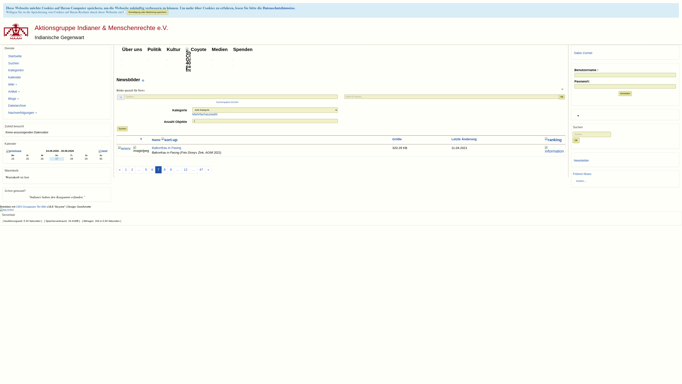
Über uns (132, 49)
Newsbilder (129, 79)
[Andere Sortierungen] (553, 140)
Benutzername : (586, 70)
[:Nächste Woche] (103, 151)
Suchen (122, 128)
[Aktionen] (124, 148)
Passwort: (582, 81)
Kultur (173, 49)
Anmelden (625, 93)
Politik (154, 49)
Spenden (243, 49)
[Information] (554, 150)
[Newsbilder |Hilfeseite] (143, 80)
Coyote (198, 49)
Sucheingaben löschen (227, 102)
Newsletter (581, 160)
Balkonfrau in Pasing (166, 148)
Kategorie (179, 110)
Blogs (12, 98)
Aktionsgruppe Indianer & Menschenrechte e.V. (101, 27)
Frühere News (582, 173)
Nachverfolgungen (21, 112)
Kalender (14, 77)
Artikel (13, 91)
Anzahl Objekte (175, 122)
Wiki (11, 84)
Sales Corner (583, 53)
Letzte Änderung (464, 139)
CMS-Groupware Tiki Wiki (31, 206)
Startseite (15, 56)
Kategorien (16, 70)
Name (156, 140)
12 (185, 169)
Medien (220, 49)
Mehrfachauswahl (204, 114)
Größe (397, 139)
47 (201, 169)
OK (561, 97)
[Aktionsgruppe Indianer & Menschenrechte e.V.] (14, 31)
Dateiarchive (17, 105)
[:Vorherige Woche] (14, 151)
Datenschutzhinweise (278, 7)
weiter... (580, 180)
